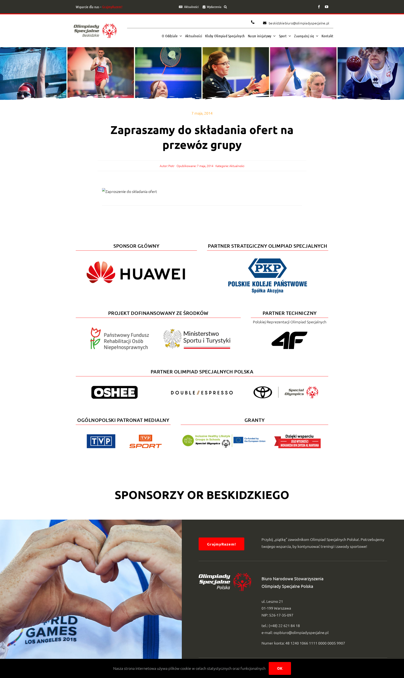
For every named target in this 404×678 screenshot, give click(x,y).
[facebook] (319, 6)
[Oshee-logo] (114, 387)
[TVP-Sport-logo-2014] (145, 436)
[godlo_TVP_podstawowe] (101, 436)
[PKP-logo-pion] (268, 257)
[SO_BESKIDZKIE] (95, 22)
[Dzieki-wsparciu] (297, 436)
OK (280, 668)
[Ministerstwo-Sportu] (197, 330)
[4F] (290, 330)
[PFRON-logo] (119, 329)
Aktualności (236, 166)
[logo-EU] (223, 436)
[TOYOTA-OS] (285, 388)
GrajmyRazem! (112, 6)
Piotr (171, 166)
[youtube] (326, 6)
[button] (225, 6)
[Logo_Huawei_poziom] (136, 257)
